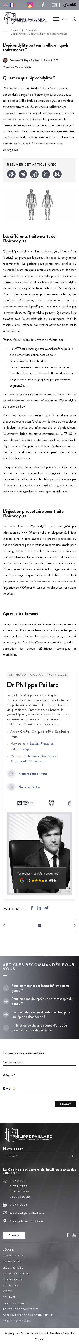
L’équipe (8, 1250)
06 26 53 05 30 (20, 1197)
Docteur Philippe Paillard (24, 60)
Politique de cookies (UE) (20, 1309)
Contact (9, 1297)
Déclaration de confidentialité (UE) (28, 1315)
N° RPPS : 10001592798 (16, 1321)
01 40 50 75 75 (19, 1191)
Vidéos (7, 1291)
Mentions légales (15, 1303)
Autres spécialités (15, 1273)
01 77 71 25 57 (18, 1186)
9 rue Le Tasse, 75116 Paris (26, 1221)
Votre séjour (12, 1279)
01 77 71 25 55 (18, 1181)
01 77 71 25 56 (18, 1205)
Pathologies (12, 1261)
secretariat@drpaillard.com (27, 1213)
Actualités (10, 1285)
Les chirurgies (13, 1267)
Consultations (13, 1255)
